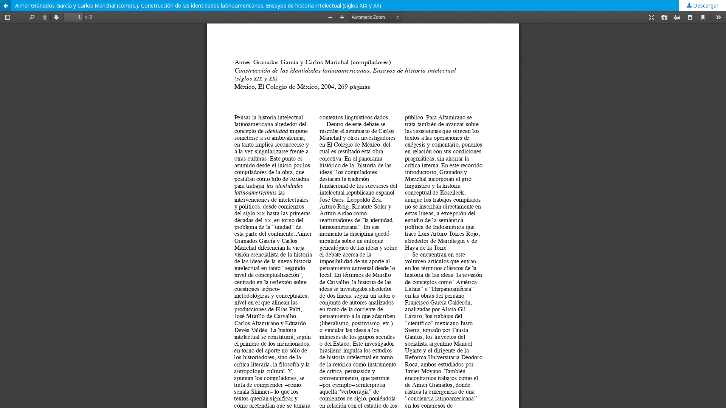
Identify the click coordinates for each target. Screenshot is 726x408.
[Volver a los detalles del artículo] (5, 5)
